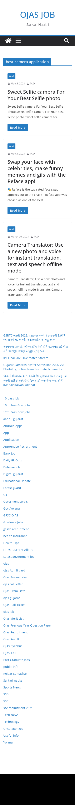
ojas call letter (13, 584)
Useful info (11, 735)
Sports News (12, 687)
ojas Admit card (14, 570)
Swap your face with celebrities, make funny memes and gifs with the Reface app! (37, 171)
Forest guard (12, 488)
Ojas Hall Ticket (14, 605)
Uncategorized (13, 729)
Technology (11, 722)
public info (10, 667)
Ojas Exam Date (14, 591)
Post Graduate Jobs (16, 660)
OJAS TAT (9, 653)
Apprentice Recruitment (20, 446)
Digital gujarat (13, 474)
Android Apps (12, 426)
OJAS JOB (37, 14)
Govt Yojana (11, 508)
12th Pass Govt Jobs (16, 412)
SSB (6, 694)
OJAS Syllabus (12, 646)
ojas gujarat (11, 598)
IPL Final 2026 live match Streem (25, 358)
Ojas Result (11, 639)
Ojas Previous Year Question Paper (27, 625)
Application (11, 440)
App (6, 433)
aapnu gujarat (13, 419)
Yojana (8, 742)
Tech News (11, 715)
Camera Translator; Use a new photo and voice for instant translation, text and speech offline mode (36, 257)
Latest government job (19, 557)
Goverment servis (15, 502)
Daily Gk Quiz (12, 460)
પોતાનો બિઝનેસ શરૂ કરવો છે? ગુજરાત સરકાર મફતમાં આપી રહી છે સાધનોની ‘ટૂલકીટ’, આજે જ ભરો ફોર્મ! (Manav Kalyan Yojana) (35, 380)
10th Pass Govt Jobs (16, 405)
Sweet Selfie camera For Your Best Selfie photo (36, 95)
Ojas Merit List (13, 618)
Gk (5, 495)
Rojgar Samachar (15, 674)
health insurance (15, 536)
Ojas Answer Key (15, 577)
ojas (11, 76)
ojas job (8, 612)
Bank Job (9, 453)
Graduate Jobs (13, 522)
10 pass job (11, 398)
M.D (32, 83)
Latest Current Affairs (18, 550)
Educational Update (17, 481)
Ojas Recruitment (15, 632)
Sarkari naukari (14, 680)
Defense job (11, 467)
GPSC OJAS (10, 515)
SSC (6, 701)
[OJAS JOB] (8, 41)
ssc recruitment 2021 (18, 708)
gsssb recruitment (16, 529)
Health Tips (11, 543)
